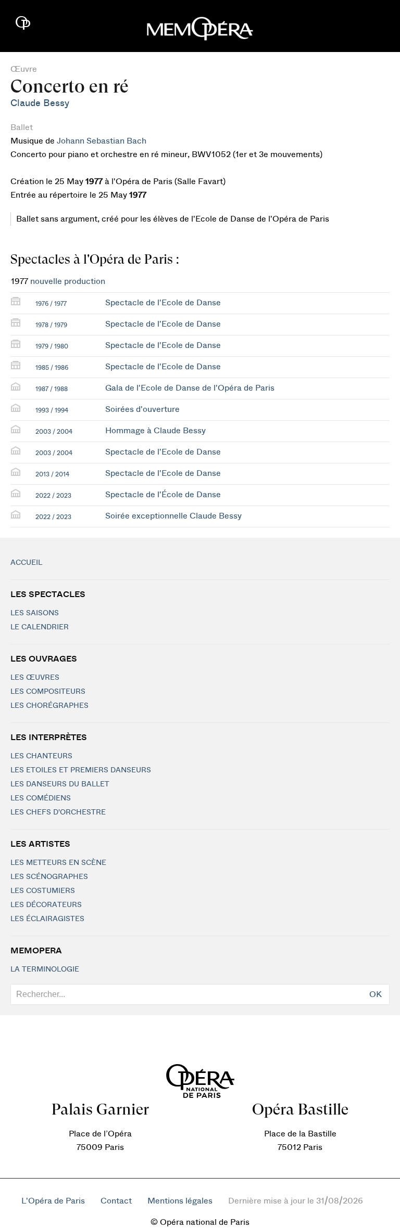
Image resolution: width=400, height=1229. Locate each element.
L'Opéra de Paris (53, 1201)
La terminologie (44, 969)
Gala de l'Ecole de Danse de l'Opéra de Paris (189, 388)
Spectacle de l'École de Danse (163, 494)
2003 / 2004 (53, 432)
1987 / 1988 (51, 389)
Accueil (26, 562)
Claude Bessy (39, 103)
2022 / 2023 (53, 496)
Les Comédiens (40, 798)
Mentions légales (180, 1201)
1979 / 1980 (51, 346)
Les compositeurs (47, 691)
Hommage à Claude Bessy (155, 430)
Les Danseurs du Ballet (59, 784)
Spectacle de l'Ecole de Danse (163, 303)
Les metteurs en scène (58, 862)
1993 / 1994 (51, 410)
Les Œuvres (34, 677)
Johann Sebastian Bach (101, 141)
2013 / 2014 (52, 474)
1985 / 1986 (51, 368)
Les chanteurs (41, 756)
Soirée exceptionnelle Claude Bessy (173, 516)
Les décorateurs (46, 905)
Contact (116, 1201)
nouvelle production (67, 281)
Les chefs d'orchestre (58, 812)
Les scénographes (49, 877)
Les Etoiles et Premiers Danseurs (80, 770)
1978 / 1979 (51, 325)
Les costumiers (42, 891)
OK (375, 994)
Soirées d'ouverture (142, 409)
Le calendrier (39, 627)
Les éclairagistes (47, 919)
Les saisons (34, 613)
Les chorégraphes (49, 705)
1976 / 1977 (51, 304)
